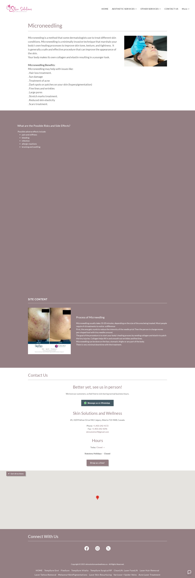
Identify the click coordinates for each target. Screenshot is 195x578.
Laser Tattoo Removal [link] (45, 574)
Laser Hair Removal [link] (149, 570)
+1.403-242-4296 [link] (99, 429)
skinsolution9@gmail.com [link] (97, 432)
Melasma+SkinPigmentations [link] (72, 574)
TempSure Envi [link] (51, 570)
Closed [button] (99, 447)
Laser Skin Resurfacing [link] (100, 574)
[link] (19, 8)
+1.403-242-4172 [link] (100, 425)
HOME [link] (105, 9)
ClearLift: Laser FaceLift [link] (126, 570)
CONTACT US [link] (171, 9)
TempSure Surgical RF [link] (101, 570)
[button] (124, 8)
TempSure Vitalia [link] (79, 570)
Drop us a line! (97, 463)
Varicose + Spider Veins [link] (125, 574)
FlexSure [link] (65, 570)
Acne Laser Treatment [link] (149, 574)
